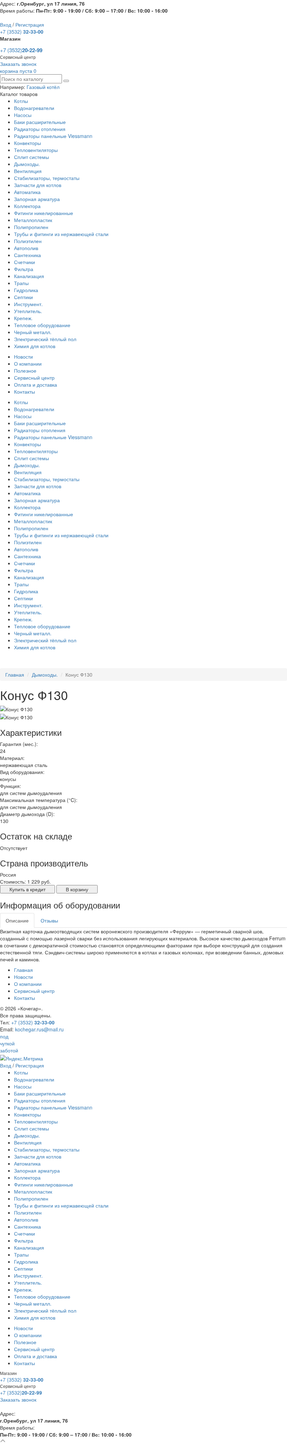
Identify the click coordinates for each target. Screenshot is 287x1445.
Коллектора (27, 205)
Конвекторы (27, 142)
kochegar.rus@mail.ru (39, 1029)
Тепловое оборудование (42, 325)
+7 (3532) (21, 31)
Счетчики (24, 261)
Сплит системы (31, 156)
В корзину (77, 889)
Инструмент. (28, 303)
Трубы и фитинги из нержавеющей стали (61, 233)
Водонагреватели (34, 107)
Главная (14, 674)
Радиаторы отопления (39, 128)
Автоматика (27, 191)
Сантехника (27, 254)
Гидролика (26, 289)
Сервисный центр (34, 377)
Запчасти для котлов (37, 184)
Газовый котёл (43, 86)
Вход (5, 24)
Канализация (29, 275)
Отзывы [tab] (49, 920)
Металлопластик (33, 219)
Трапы (21, 282)
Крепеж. (23, 318)
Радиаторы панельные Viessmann (53, 135)
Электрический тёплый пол (45, 339)
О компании (28, 363)
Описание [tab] (17, 920)
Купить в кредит (27, 889)
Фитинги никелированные (43, 212)
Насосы (22, 114)
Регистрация (29, 24)
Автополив (26, 247)
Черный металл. (32, 332)
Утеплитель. (28, 310)
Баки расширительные (40, 121)
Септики (23, 296)
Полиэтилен (28, 240)
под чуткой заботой (9, 1043)
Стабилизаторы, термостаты (46, 177)
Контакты (24, 391)
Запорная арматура (37, 198)
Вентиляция (28, 170)
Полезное (25, 370)
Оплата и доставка (35, 384)
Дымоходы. (27, 163)
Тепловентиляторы (36, 149)
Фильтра (23, 268)
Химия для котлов (34, 346)
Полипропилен (31, 226)
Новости (23, 356)
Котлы (21, 100)
